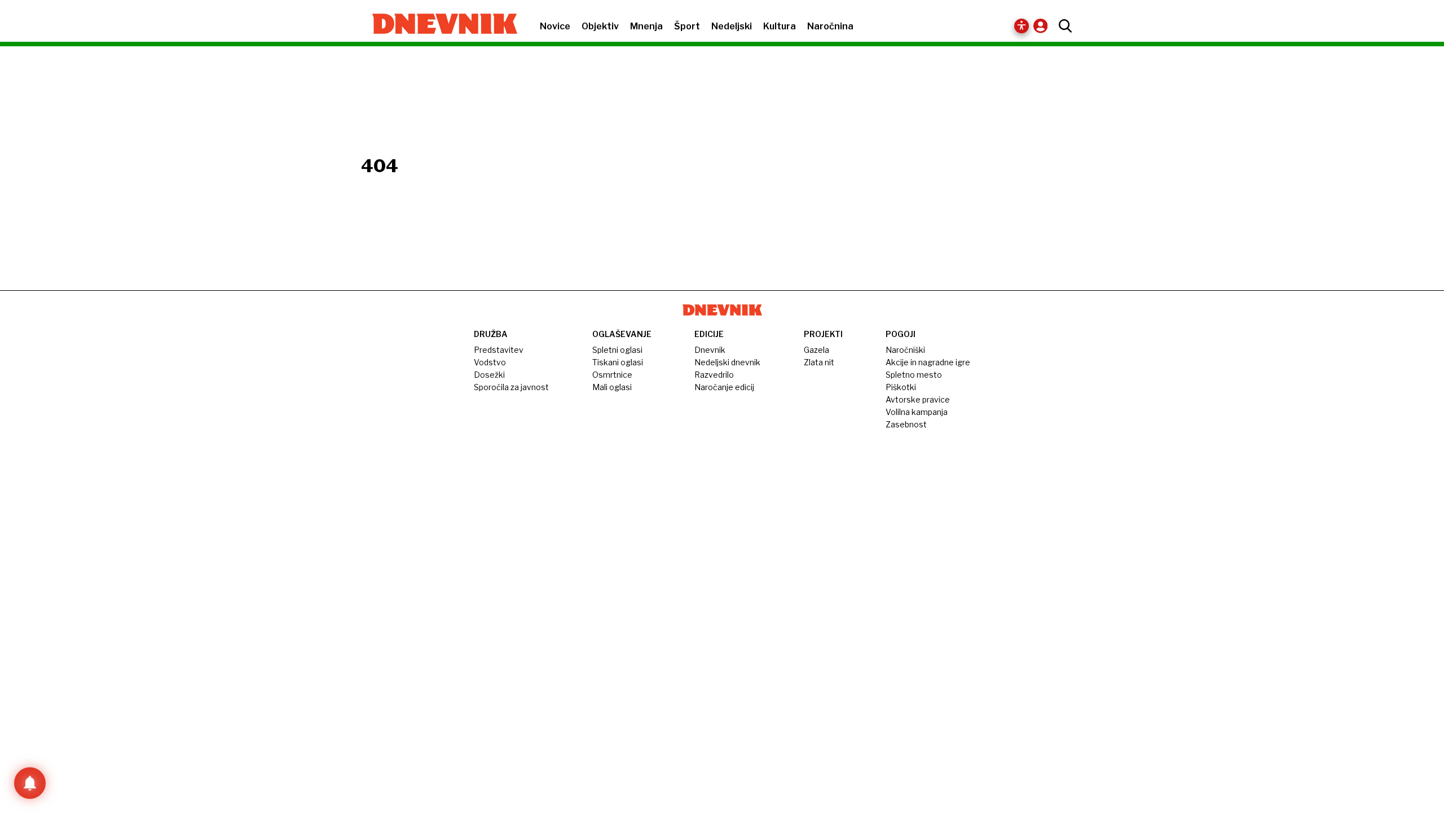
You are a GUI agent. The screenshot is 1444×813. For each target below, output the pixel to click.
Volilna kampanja (917, 412)
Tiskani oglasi (617, 362)
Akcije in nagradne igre (928, 362)
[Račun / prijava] (1043, 26)
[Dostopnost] (1021, 26)
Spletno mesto (914, 374)
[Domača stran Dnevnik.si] (439, 25)
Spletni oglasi (617, 350)
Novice (555, 26)
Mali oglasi (612, 387)
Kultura (779, 26)
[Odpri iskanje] (1062, 26)
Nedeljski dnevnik (727, 362)
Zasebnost (906, 424)
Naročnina (830, 26)
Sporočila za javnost (511, 387)
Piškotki (901, 387)
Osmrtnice (612, 374)
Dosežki (489, 374)
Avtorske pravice (918, 399)
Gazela (816, 350)
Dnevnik (709, 350)
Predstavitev (498, 350)
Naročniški (905, 350)
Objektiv (600, 26)
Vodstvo (490, 362)
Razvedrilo (714, 374)
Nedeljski (731, 26)
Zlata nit (819, 362)
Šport (687, 26)
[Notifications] (30, 783)
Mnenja (646, 26)
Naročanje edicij (724, 387)
